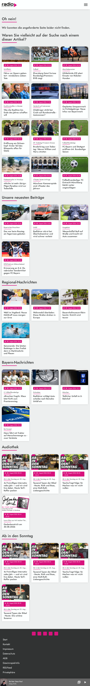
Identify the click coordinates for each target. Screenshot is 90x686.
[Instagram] (45, 633)
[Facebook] (39, 633)
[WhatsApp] (34, 633)
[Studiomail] (50, 633)
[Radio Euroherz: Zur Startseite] (42, 4)
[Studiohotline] (56, 633)
